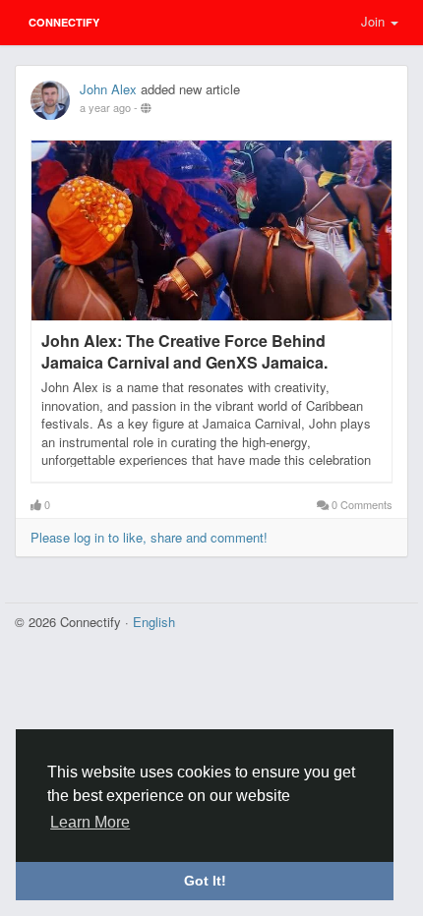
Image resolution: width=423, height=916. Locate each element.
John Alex (108, 89)
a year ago (105, 107)
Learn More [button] (90, 822)
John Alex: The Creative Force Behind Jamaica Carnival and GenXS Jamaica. (184, 351)
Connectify (64, 22)
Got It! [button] (205, 880)
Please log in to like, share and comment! (149, 537)
